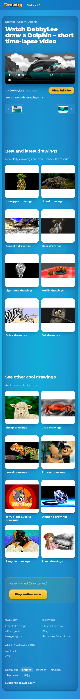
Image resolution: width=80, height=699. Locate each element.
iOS (7, 656)
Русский (12, 675)
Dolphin (32, 21)
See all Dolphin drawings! (23, 97)
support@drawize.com (20, 682)
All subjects (13, 631)
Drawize (10, 21)
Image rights (13, 636)
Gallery (21, 21)
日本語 (26, 675)
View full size (61, 90)
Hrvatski (56, 669)
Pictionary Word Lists (56, 636)
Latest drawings (15, 625)
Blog (45, 631)
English (27, 669)
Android (10, 651)
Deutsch (41, 669)
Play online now (28, 594)
